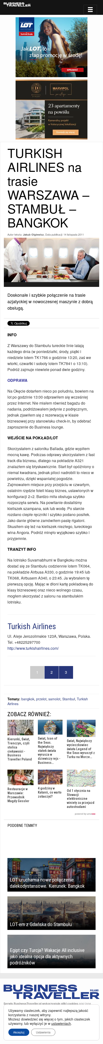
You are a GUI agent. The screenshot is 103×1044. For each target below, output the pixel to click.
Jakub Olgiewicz (33, 234)
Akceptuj (18, 1032)
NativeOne (51, 814)
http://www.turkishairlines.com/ (33, 648)
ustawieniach (61, 1023)
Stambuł (68, 698)
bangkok (27, 698)
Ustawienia (43, 1032)
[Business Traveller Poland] (17, 4)
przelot (41, 698)
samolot (54, 698)
